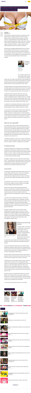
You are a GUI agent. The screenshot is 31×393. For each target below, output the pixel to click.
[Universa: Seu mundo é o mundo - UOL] (4, 1)
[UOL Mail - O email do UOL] (25, 1)
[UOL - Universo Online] (6, 1)
